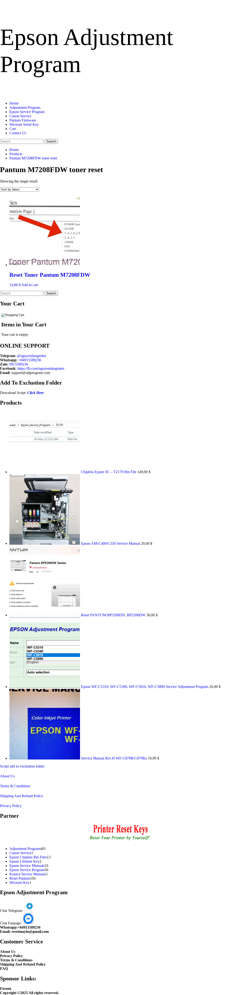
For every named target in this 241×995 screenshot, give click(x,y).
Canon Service (20, 116)
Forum (5, 989)
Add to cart (29, 285)
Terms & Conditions (15, 786)
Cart (12, 129)
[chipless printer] (120, 841)
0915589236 (18, 364)
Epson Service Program (26, 112)
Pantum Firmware (22, 120)
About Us (7, 776)
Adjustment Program (24, 108)
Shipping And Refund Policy (21, 796)
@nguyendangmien (31, 356)
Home (14, 103)
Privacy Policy (11, 806)
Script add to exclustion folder (22, 766)
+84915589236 (29, 360)
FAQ (4, 969)
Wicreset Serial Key (24, 124)
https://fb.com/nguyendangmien (40, 368)
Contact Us (17, 133)
